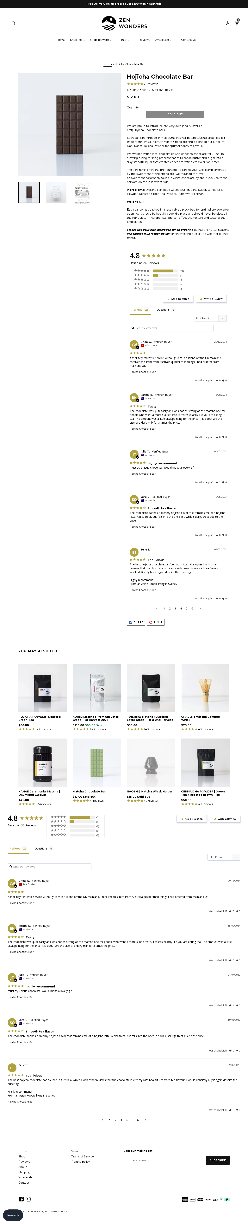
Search (76, 1151)
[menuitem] (59, 40)
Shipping (24, 1172)
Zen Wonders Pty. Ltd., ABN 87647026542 (47, 1211)
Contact (23, 1182)
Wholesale (25, 1177)
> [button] (200, 608)
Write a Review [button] (213, 299)
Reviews (24, 1161)
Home (107, 64)
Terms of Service (82, 1156)
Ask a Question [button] (180, 299)
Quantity (133, 107)
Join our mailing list (138, 1151)
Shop (21, 1156)
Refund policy (80, 1161)
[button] (218, 380)
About (22, 1167)
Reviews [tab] (137, 309)
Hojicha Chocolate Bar (143, 372)
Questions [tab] (163, 309)
